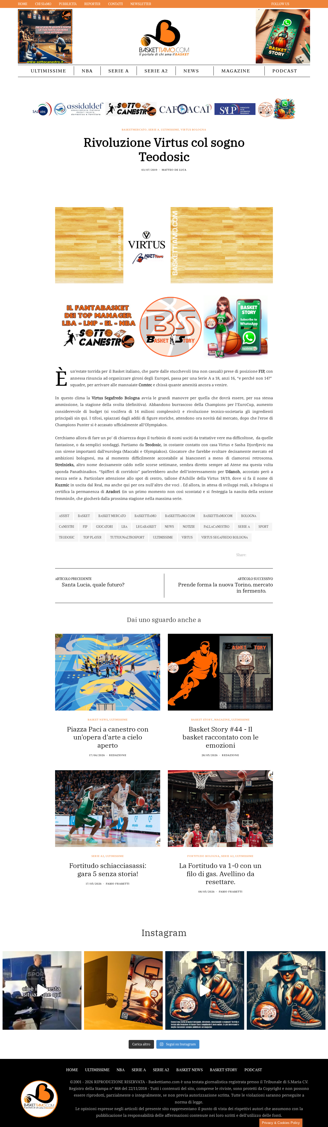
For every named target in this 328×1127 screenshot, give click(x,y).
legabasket (146, 527)
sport (263, 527)
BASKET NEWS (189, 1069)
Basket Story (202, 719)
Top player (92, 537)
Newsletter (140, 4)
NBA (87, 71)
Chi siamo (43, 4)
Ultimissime (48, 71)
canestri (66, 527)
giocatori (104, 527)
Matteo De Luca (174, 169)
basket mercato (112, 516)
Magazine (235, 71)
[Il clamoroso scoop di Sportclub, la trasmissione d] (42, 990)
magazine (222, 719)
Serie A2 (156, 71)
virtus (187, 537)
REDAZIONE (117, 755)
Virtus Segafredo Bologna (224, 537)
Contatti (115, 4)
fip (85, 527)
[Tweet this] (161, 181)
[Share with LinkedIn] (167, 181)
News (191, 71)
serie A (244, 527)
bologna (248, 516)
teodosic (67, 537)
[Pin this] (173, 181)
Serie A (118, 71)
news (169, 527)
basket (84, 516)
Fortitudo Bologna (203, 856)
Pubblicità (68, 4)
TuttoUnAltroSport (127, 537)
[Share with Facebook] (154, 181)
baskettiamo (145, 516)
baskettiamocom (217, 516)
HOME (72, 1069)
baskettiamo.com (180, 516)
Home (22, 4)
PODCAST (284, 71)
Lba (124, 527)
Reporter (92, 4)
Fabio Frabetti (117, 883)
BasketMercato (134, 129)
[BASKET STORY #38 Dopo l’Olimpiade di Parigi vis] (123, 990)
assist (64, 516)
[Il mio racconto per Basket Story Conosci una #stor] (204, 990)
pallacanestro (216, 527)
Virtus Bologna (193, 129)
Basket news (98, 719)
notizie (189, 527)
